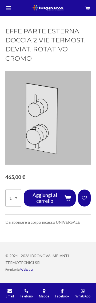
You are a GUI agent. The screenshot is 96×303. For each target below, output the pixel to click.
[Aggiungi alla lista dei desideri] (84, 198)
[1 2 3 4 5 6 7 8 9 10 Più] (13, 198)
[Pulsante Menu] (8, 8)
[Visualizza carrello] (87, 8)
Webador (27, 269)
